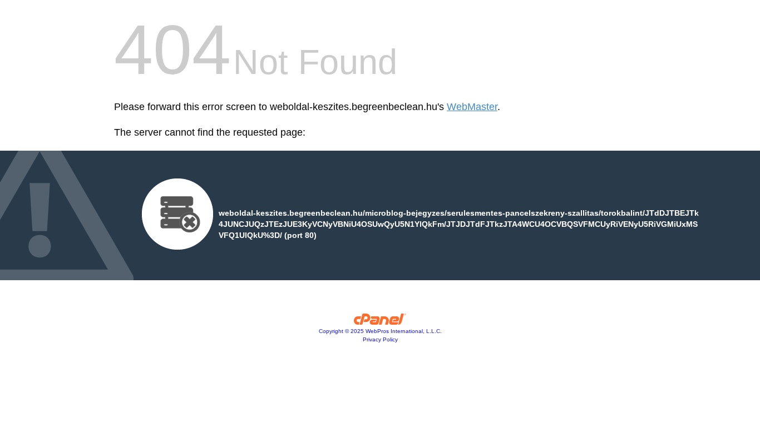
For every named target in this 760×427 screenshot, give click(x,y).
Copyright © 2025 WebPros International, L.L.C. (380, 331)
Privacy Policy (380, 339)
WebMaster (472, 106)
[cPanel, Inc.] (380, 321)
